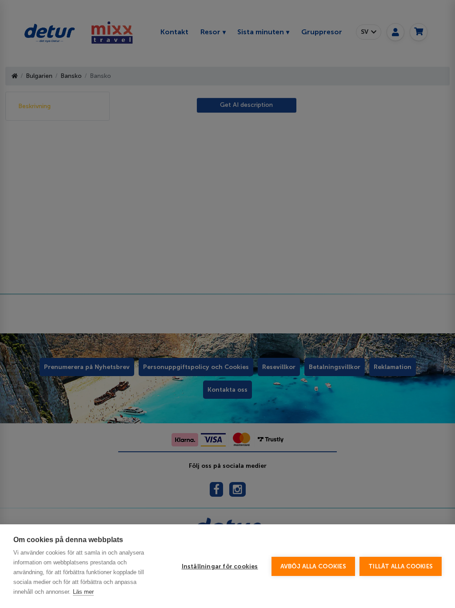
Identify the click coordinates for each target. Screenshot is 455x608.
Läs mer (83, 591)
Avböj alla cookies (313, 566)
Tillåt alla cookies (400, 566)
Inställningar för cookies (220, 566)
